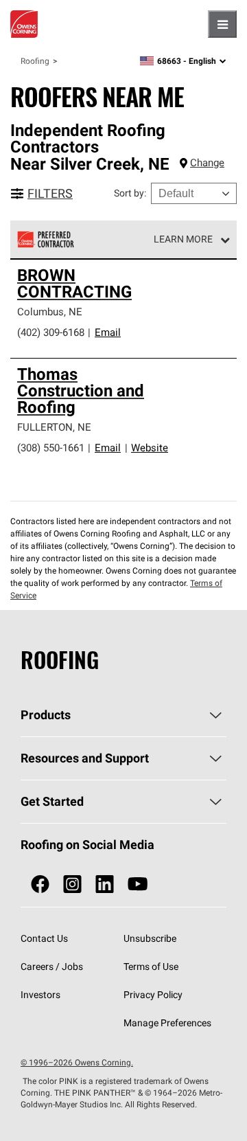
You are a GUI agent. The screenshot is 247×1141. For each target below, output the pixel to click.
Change (207, 162)
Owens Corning (24, 24)
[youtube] (137, 884)
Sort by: (130, 193)
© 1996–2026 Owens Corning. (77, 1062)
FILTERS (50, 193)
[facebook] (40, 884)
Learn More (183, 239)
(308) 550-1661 (50, 447)
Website (149, 447)
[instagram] (72, 884)
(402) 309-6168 (50, 332)
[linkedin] (105, 884)
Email (108, 332)
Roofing (35, 61)
